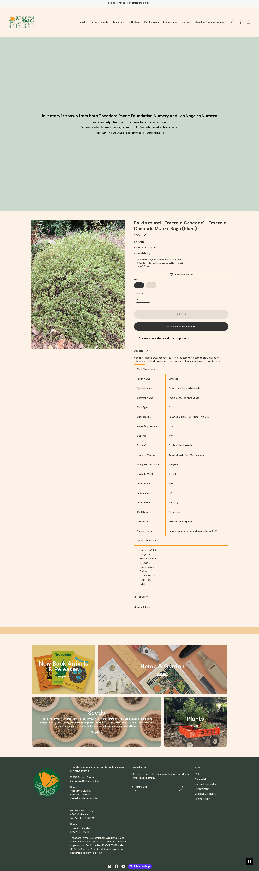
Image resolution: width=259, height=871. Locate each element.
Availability (143, 253)
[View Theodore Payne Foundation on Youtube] (123, 866)
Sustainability (141, 597)
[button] (82, 22)
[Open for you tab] (249, 861)
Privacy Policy (202, 788)
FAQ (197, 774)
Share (141, 242)
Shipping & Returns (143, 607)
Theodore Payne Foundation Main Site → (129, 2)
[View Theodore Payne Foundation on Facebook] (116, 866)
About (198, 767)
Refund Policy (202, 798)
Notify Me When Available (181, 326)
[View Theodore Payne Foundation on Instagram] (109, 866)
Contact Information (206, 783)
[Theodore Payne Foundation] (21, 22)
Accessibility (202, 779)
